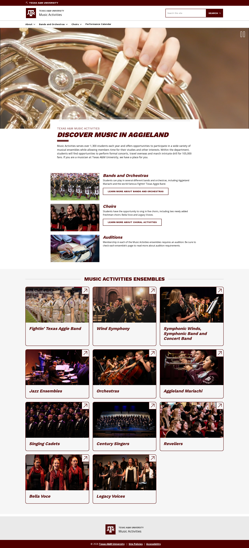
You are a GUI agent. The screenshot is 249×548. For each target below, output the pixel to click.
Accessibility (153, 544)
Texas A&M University (43, 2)
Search (214, 13)
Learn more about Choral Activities (132, 222)
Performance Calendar (98, 24)
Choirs (75, 24)
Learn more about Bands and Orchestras (136, 191)
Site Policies (136, 544)
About (28, 24)
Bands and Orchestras (52, 24)
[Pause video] (242, 34)
